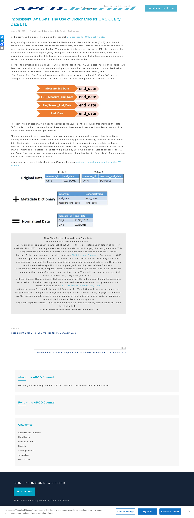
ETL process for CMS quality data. (86, 37)
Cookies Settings (125, 511)
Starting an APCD (26, 450)
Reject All (147, 511)
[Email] (2, 48)
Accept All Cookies (170, 511)
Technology (73, 31)
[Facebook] (2, 44)
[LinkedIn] (2, 40)
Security (22, 446)
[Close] (189, 511)
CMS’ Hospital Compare (85, 255)
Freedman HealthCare (161, 8)
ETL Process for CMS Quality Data (81, 285)
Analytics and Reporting (41, 31)
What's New (24, 459)
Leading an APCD (26, 441)
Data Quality (61, 31)
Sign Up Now (24, 491)
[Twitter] (2, 37)
